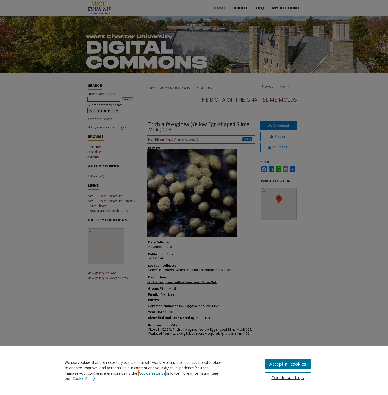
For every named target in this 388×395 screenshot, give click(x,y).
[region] (194, 370)
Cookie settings (152, 373)
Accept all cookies (287, 364)
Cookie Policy (84, 378)
